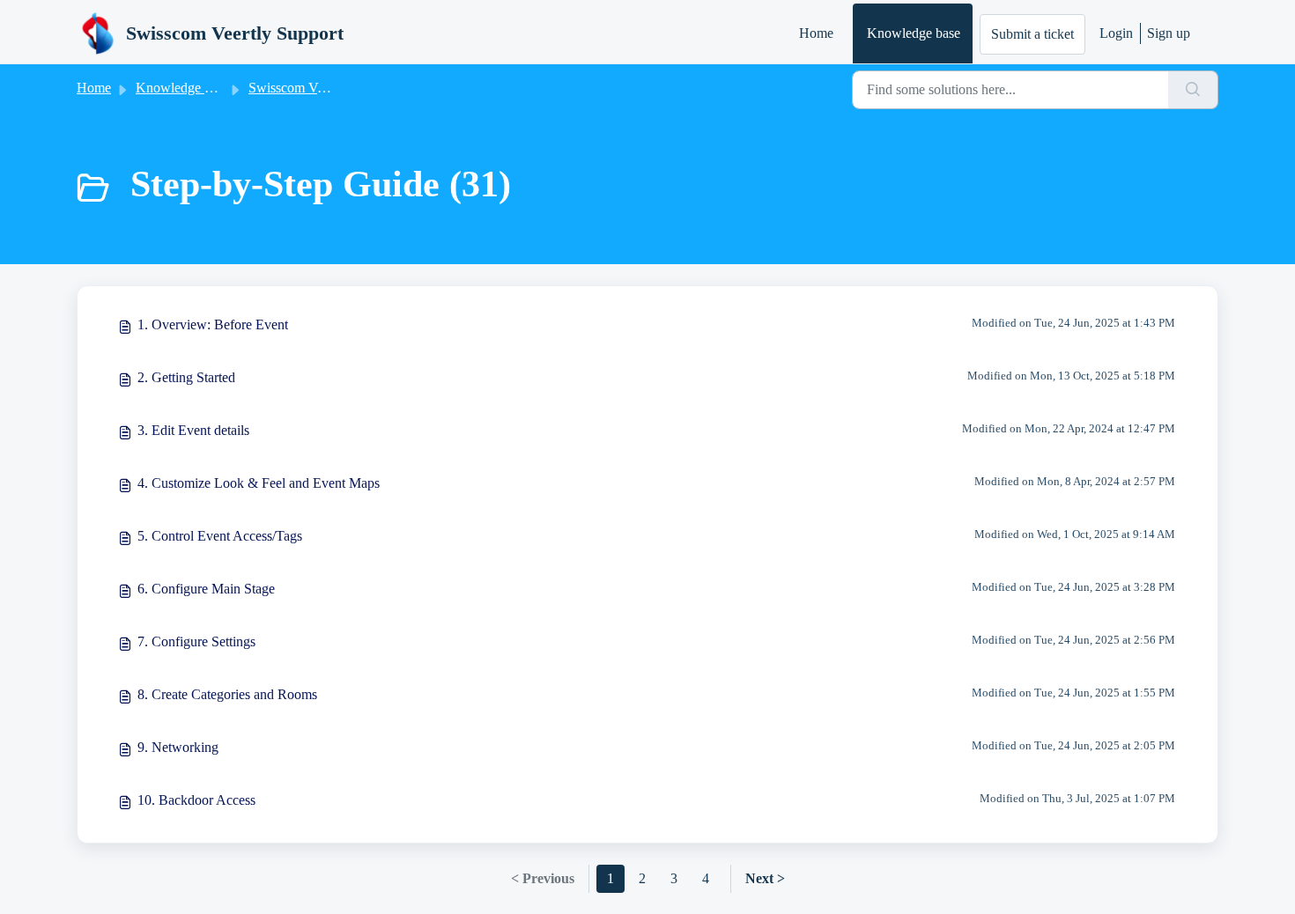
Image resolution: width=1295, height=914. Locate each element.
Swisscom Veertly (298, 87)
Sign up (1168, 33)
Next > (765, 878)
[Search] (1193, 89)
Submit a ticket (1032, 33)
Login (1116, 33)
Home (816, 33)
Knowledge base (913, 33)
